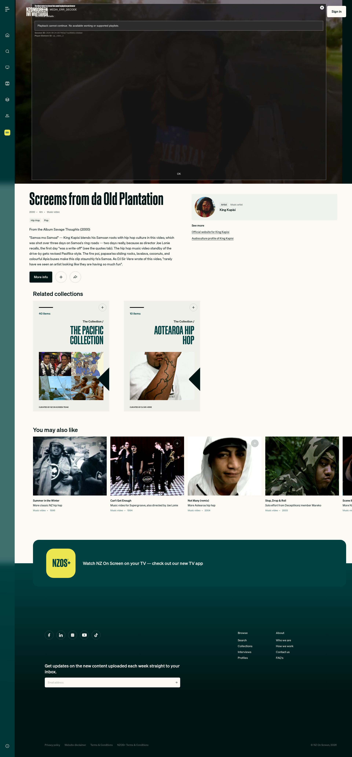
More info (41, 277)
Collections (245, 646)
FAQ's (279, 657)
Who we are (283, 640)
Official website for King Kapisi (210, 232)
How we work (285, 646)
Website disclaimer (75, 745)
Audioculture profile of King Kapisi (213, 238)
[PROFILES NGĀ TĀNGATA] (7, 116)
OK (179, 173)
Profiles (243, 657)
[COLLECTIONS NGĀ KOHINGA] (7, 100)
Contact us (283, 652)
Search (242, 640)
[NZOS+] (7, 132)
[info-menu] (7, 746)
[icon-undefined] (61, 277)
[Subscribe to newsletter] (176, 682)
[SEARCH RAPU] (7, 51)
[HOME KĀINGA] (7, 35)
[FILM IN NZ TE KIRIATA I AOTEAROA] (7, 83)
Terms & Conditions (101, 745)
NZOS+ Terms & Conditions (132, 745)
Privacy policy (52, 745)
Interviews (244, 652)
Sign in (337, 11)
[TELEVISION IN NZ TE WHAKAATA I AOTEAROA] (7, 67)
